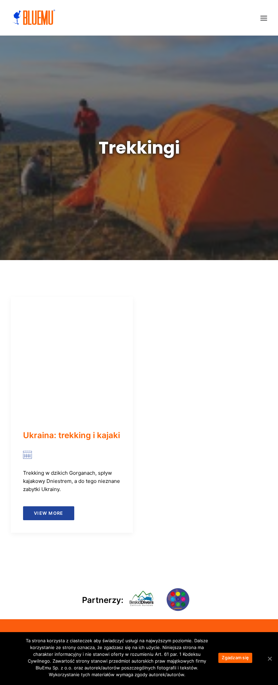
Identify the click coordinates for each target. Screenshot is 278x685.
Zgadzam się (235, 657)
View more (48, 513)
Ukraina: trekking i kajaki (71, 435)
